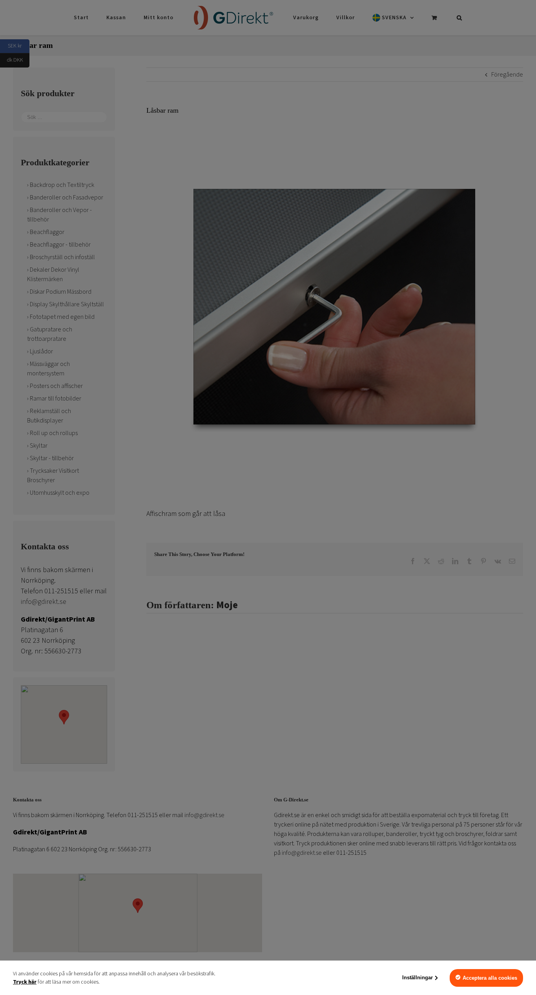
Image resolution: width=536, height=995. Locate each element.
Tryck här (24, 982)
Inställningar (417, 977)
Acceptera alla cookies (490, 978)
